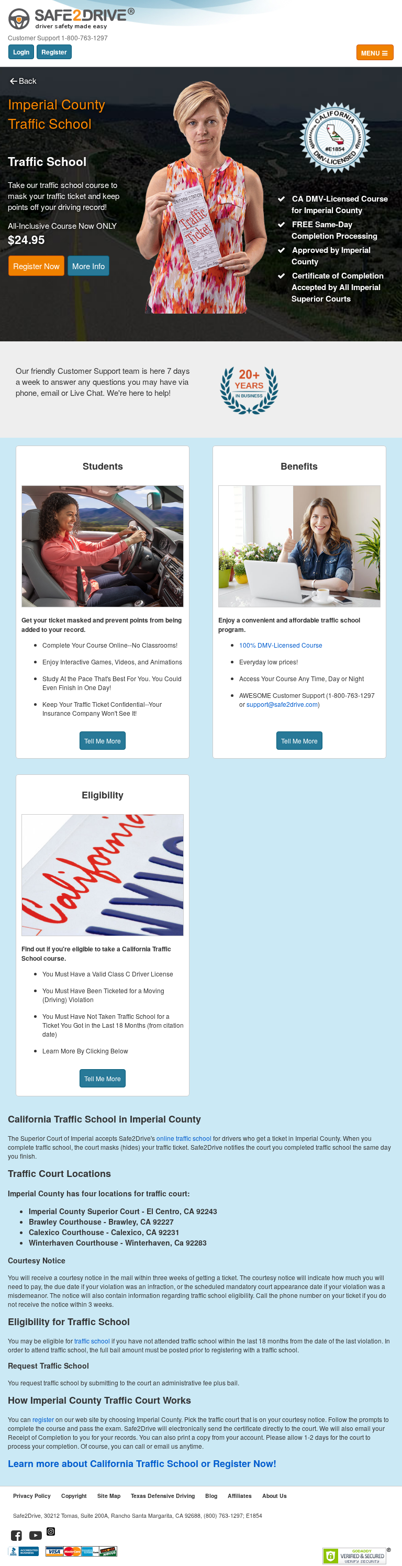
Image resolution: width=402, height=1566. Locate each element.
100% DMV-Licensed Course (280, 644)
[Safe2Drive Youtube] (36, 1536)
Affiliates (240, 1496)
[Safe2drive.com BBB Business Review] (24, 1553)
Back (28, 80)
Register (54, 52)
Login (21, 52)
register (43, 1419)
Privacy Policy (32, 1496)
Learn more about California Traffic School (103, 1463)
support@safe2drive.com (282, 703)
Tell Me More (102, 740)
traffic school (92, 1340)
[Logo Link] (71, 15)
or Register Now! (238, 1463)
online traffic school (184, 1138)
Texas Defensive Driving (163, 1496)
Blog (211, 1496)
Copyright (74, 1496)
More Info (88, 265)
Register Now (36, 265)
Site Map (108, 1496)
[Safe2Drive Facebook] (17, 1536)
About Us (274, 1496)
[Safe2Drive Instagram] (50, 1536)
